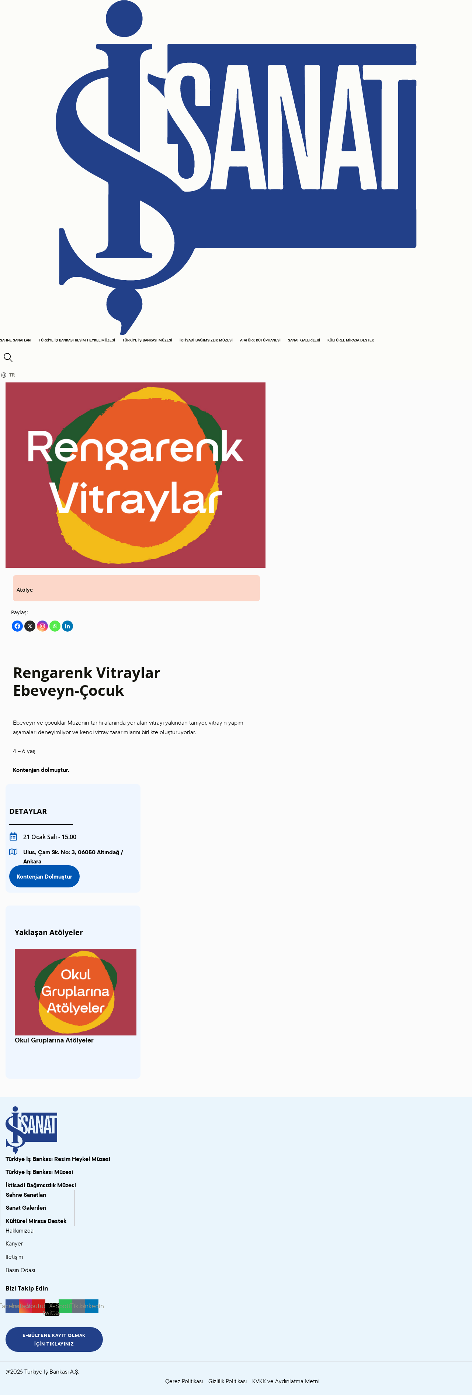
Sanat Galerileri (304, 340)
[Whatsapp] (54, 626)
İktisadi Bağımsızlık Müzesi (206, 340)
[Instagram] (42, 626)
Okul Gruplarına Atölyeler (54, 1040)
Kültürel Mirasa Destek (350, 340)
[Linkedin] (67, 626)
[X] (29, 626)
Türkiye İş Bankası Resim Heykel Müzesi (77, 340)
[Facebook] (17, 626)
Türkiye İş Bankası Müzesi (147, 340)
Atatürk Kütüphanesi (260, 340)
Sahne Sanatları (15, 340)
